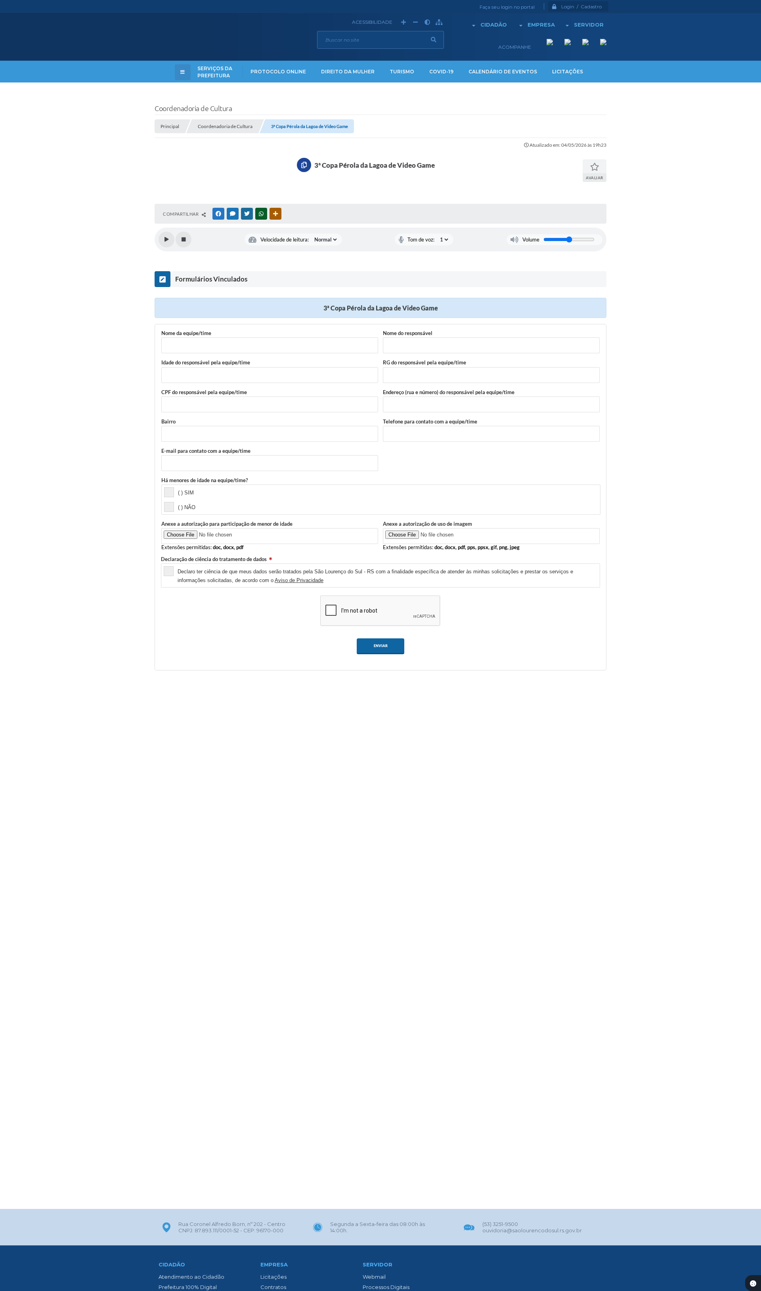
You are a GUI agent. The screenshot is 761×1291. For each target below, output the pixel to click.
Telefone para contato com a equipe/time (430, 421)
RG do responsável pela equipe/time (424, 362)
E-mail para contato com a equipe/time (205, 451)
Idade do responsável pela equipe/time (205, 362)
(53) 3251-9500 (500, 1224)
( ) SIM (186, 493)
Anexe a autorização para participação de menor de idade (227, 524)
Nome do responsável (407, 333)
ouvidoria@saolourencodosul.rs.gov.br (532, 1230)
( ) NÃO (186, 507)
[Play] (166, 239)
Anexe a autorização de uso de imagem (427, 524)
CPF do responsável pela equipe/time (204, 392)
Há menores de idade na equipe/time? (204, 480)
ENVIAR (381, 646)
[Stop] (183, 239)
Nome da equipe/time (186, 333)
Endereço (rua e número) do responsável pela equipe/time (448, 392)
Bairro (168, 421)
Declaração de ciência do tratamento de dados (214, 559)
